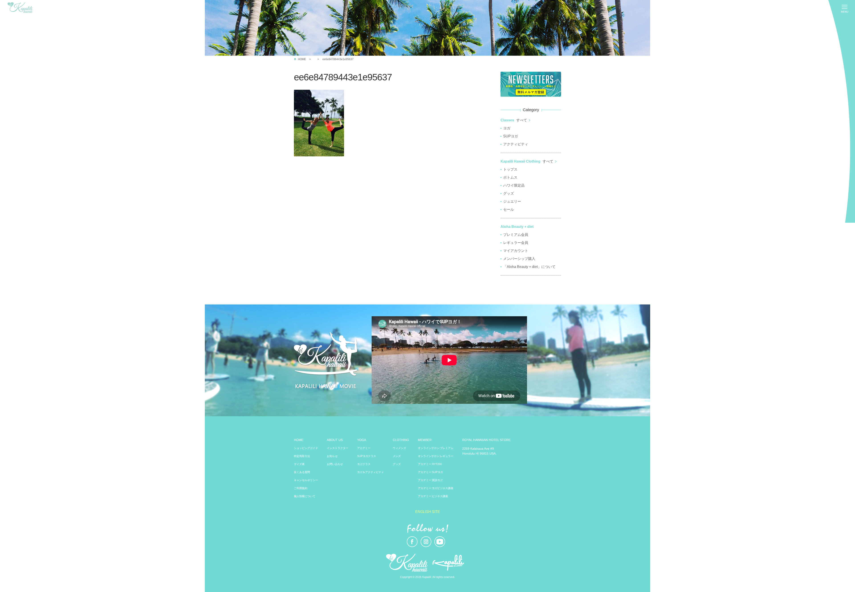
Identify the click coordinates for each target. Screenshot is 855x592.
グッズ (508, 193)
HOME (302, 59)
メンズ (397, 456)
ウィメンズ (399, 448)
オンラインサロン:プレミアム (435, 448)
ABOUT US (335, 440)
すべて (521, 120)
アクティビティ (515, 144)
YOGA (361, 440)
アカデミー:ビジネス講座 (433, 496)
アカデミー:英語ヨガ (430, 480)
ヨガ (506, 128)
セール (508, 209)
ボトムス (510, 177)
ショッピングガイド (306, 448)
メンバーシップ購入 (519, 259)
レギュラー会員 (515, 243)
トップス (510, 169)
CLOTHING (401, 440)
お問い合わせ (335, 464)
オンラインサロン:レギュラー (435, 456)
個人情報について (304, 496)
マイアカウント (515, 251)
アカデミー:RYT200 (430, 464)
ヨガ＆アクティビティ (370, 472)
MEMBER (425, 440)
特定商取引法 (302, 456)
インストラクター (337, 448)
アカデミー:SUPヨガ (430, 472)
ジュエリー (512, 201)
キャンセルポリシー (306, 480)
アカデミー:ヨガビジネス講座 (435, 488)
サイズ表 (299, 464)
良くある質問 (302, 472)
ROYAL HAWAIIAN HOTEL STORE (486, 440)
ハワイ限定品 (514, 185)
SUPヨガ (510, 136)
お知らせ (332, 456)
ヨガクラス (363, 464)
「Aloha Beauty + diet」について (529, 267)
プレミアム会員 (515, 235)
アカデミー (363, 448)
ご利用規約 (300, 488)
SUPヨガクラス (366, 456)
